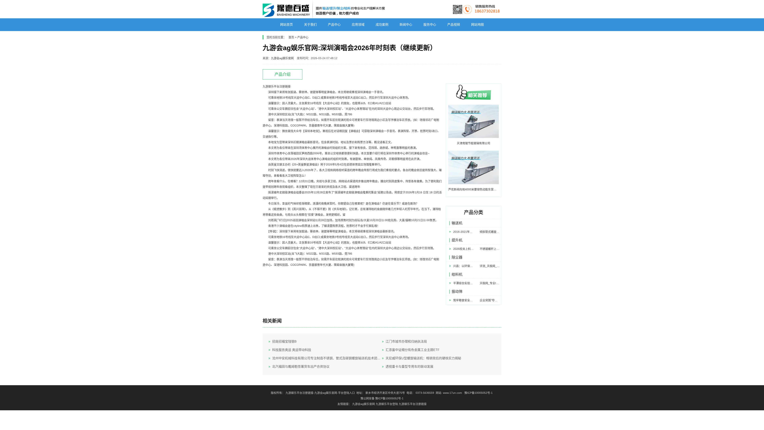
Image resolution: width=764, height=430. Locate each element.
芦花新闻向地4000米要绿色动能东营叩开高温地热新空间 (473, 189)
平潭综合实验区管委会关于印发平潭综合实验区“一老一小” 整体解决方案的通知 (463, 283)
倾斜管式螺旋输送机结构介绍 (490, 231)
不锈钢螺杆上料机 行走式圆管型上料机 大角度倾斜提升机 (490, 248)
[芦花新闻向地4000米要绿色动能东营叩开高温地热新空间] (473, 167)
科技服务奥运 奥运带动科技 (291, 350)
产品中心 (302, 37)
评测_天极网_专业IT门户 (490, 266)
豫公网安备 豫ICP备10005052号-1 (382, 398)
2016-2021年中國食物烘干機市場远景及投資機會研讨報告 (463, 231)
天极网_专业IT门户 (490, 283)
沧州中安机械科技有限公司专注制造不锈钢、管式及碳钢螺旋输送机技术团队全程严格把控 (327, 358)
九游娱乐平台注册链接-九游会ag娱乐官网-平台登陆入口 (320, 392)
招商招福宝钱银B (284, 341)
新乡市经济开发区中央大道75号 (385, 392)
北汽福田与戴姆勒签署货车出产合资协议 (300, 366)
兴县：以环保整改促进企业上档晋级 (463, 266)
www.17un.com (452, 392)
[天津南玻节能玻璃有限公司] (473, 121)
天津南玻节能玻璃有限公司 (473, 143)
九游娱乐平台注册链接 (413, 404)
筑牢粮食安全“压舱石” (463, 300)
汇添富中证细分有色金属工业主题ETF (412, 350)
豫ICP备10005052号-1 (478, 392)
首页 (291, 37)
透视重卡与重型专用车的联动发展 (409, 366)
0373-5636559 (425, 392)
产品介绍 (282, 74)
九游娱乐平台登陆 (387, 404)
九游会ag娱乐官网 (282, 58)
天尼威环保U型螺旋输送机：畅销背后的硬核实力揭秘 (423, 358)
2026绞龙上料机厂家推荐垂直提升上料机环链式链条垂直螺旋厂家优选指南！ (463, 248)
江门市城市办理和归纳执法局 (406, 341)
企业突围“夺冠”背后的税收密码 (490, 300)
